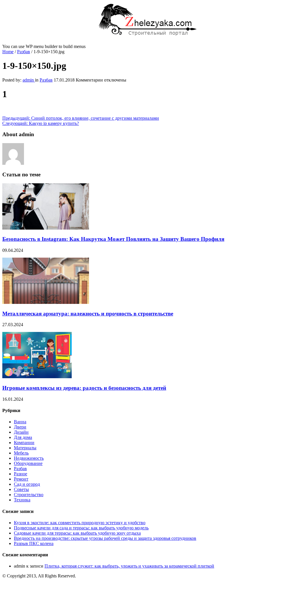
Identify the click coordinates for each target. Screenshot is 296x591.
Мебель (21, 452)
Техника (22, 499)
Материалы (25, 447)
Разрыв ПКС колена (33, 543)
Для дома (23, 437)
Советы (21, 489)
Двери (20, 426)
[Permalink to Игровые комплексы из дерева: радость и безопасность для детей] (37, 376)
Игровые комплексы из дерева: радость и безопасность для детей (84, 388)
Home (8, 51)
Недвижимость (29, 458)
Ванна (20, 421)
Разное (20, 473)
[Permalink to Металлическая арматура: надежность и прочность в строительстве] (45, 302)
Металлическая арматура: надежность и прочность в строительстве (87, 314)
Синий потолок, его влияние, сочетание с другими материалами (80, 118)
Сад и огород (27, 484)
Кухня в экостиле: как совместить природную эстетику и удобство (79, 522)
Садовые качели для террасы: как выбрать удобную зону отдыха (77, 533)
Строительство (28, 494)
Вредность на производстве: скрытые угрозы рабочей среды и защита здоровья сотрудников (105, 538)
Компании (24, 442)
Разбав (23, 51)
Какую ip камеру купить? (40, 123)
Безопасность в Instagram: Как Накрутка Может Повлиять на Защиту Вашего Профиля (113, 239)
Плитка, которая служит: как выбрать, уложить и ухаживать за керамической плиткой (129, 566)
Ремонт (21, 479)
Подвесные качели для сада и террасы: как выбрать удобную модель (81, 527)
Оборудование (28, 463)
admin (29, 79)
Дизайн (21, 432)
